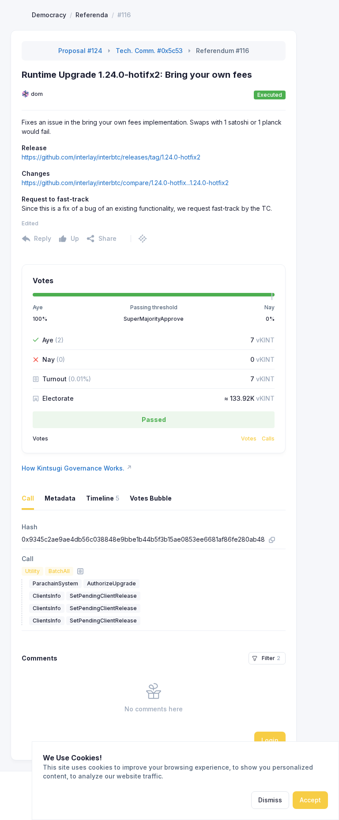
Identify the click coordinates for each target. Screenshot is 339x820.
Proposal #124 (80, 50)
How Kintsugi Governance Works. (77, 468)
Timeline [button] (102, 498)
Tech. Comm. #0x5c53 (149, 50)
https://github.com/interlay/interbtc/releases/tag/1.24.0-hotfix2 (111, 157)
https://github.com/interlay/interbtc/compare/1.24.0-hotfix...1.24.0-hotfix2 (125, 182)
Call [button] (28, 498)
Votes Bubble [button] (151, 498)
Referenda (91, 15)
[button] (101, 238)
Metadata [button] (60, 498)
